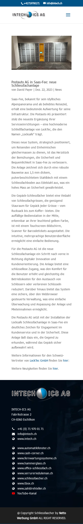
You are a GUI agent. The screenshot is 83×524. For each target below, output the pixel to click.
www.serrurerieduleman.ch (35, 473)
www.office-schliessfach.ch (34, 468)
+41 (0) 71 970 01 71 (30, 429)
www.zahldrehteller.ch (31, 488)
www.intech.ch (26, 438)
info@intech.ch (27, 434)
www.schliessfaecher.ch (32, 478)
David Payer (25, 89)
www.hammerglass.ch (31, 463)
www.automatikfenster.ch (33, 448)
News (58, 89)
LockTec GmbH (39, 360)
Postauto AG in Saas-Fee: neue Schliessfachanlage (33, 83)
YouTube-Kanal (26, 493)
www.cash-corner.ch (30, 453)
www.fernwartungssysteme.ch (37, 458)
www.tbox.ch (25, 483)
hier (65, 360)
